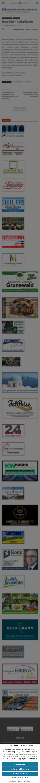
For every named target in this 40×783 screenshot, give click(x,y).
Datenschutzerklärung (15, 781)
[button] (20, 764)
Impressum (27, 781)
